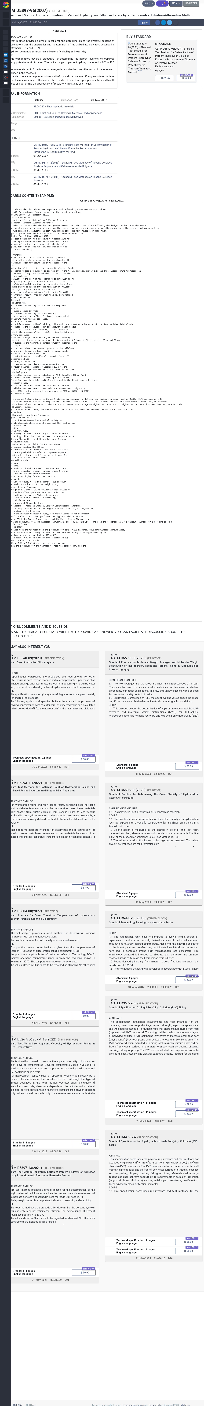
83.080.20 (35, 22)
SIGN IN (175, 3)
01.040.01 (152, 987)
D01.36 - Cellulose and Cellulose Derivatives (58, 116)
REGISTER (191, 3)
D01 (46, 22)
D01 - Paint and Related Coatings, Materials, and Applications (67, 113)
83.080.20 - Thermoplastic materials (53, 106)
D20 (170, 1121)
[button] (144, 22)
